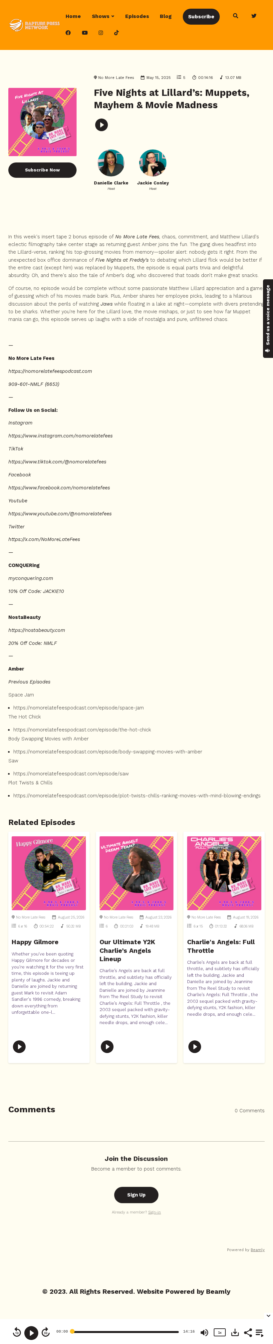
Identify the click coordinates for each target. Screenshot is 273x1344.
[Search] (235, 16)
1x (219, 1332)
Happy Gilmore (35, 942)
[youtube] (84, 33)
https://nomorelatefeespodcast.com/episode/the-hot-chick (82, 730)
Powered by (246, 1249)
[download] (235, 1332)
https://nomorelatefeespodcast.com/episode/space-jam (78, 708)
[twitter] (254, 16)
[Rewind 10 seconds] (17, 1332)
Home (73, 16)
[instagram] (101, 33)
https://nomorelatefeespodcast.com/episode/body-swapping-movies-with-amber (107, 752)
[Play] (31, 1333)
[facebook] (68, 33)
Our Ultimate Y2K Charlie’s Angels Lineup (127, 950)
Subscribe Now (42, 169)
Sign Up (136, 1195)
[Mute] (204, 1333)
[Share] (248, 1332)
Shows (101, 16)
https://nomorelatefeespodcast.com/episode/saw (71, 774)
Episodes (137, 16)
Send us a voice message (267, 316)
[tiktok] (116, 33)
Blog (166, 16)
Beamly (218, 1291)
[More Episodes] (258, 1332)
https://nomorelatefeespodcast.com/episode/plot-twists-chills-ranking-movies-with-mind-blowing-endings (137, 796)
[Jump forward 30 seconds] (46, 1332)
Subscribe (201, 16)
